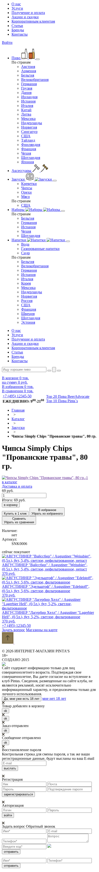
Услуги (17, 8)
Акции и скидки (25, 17)
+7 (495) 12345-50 (17, 396)
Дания (26, 93)
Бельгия (27, 75)
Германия (29, 84)
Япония (27, 162)
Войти (7, 42)
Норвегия (29, 127)
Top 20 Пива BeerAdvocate (67, 396)
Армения (28, 71)
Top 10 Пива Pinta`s (62, 401)
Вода (25, 244)
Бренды (18, 30)
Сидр (25, 253)
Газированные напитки (40, 249)
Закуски (19, 179)
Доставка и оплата (17, 486)
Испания (28, 101)
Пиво (16, 58)
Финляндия (30, 145)
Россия (26, 301)
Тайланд (28, 140)
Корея (26, 283)
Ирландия (29, 97)
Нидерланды (31, 123)
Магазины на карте (41, 630)
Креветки (29, 184)
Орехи (26, 192)
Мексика (28, 119)
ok (5, 711)
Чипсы (26, 188)
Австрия (28, 67)
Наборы (18, 210)
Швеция (28, 314)
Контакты (20, 34)
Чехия (26, 153)
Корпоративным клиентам (33, 21)
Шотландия (30, 158)
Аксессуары (22, 171)
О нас (16, 4)
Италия (27, 106)
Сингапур (29, 132)
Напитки (19, 240)
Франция (28, 149)
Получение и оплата (28, 13)
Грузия (26, 88)
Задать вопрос (13, 630)
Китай (26, 110)
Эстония (28, 322)
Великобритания (35, 80)
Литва (26, 114)
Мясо (25, 197)
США (26, 136)
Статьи (17, 26)
